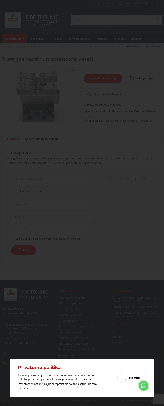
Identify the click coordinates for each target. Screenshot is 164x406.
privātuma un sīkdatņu (80, 375)
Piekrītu (134, 377)
